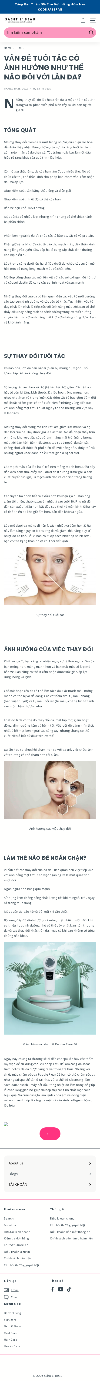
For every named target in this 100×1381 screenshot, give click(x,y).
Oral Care (10, 1333)
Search (8, 1218)
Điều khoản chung (62, 1218)
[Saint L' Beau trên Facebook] (52, 1289)
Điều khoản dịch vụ (17, 1252)
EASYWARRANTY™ (16, 1245)
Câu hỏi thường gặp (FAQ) (21, 1265)
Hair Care (10, 1340)
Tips (18, 47)
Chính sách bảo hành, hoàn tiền (71, 1238)
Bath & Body (12, 1326)
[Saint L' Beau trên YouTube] (60, 1289)
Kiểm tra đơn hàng (16, 1238)
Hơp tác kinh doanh (17, 1232)
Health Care (12, 1346)
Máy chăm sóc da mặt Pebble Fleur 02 (50, 1044)
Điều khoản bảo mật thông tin (70, 1232)
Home (7, 47)
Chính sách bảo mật (17, 1258)
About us (10, 1225)
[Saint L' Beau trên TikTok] (69, 1289)
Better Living (12, 1313)
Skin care (10, 1320)
